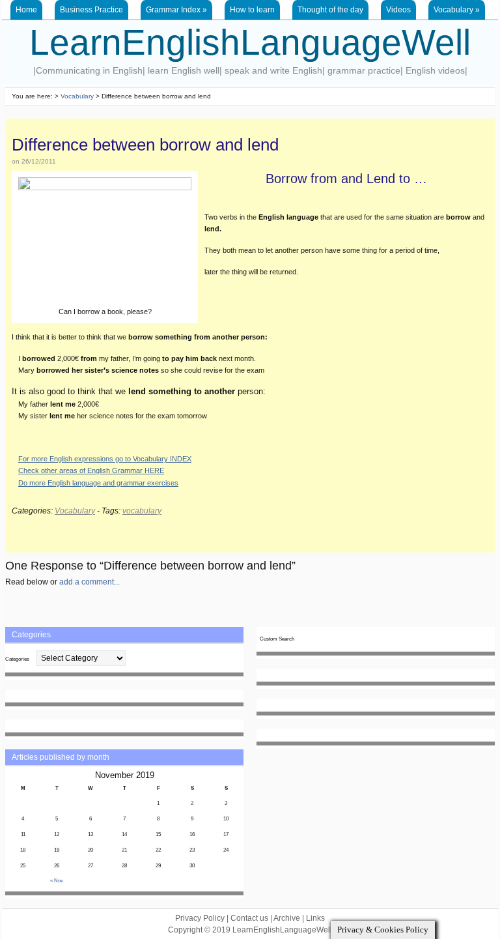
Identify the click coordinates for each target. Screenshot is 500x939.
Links (315, 918)
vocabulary (141, 510)
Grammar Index (176, 9)
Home (26, 9)
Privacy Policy (200, 918)
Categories (17, 659)
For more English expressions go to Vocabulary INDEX (104, 459)
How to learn (252, 9)
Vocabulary (457, 9)
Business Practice (91, 9)
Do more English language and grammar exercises (98, 483)
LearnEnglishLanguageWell (250, 42)
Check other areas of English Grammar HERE (91, 470)
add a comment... (89, 581)
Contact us (249, 918)
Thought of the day (330, 9)
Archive (286, 918)
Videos (398, 9)
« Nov (56, 881)
